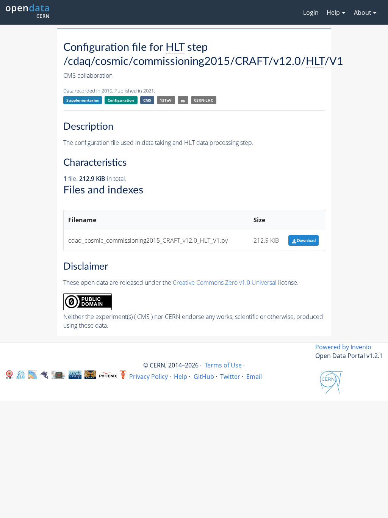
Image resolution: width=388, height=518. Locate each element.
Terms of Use (223, 365)
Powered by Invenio (343, 347)
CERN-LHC (203, 100)
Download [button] (306, 241)
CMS (147, 100)
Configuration (121, 100)
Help (180, 376)
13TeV (166, 100)
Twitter (230, 376)
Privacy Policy (148, 376)
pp (183, 100)
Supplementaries (82, 100)
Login (311, 12)
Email (254, 376)
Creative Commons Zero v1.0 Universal (225, 282)
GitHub (204, 376)
